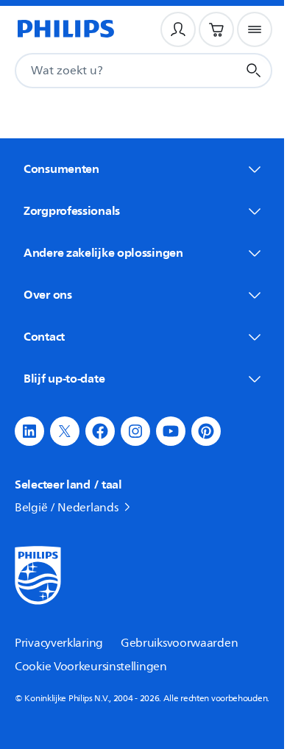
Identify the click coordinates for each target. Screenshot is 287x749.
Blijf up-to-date (64, 378)
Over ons (48, 294)
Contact (44, 336)
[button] (29, 431)
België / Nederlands (66, 507)
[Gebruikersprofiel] (178, 29)
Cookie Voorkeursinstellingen (91, 666)
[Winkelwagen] (216, 29)
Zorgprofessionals (72, 210)
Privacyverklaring (59, 643)
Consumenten (61, 168)
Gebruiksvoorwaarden (179, 643)
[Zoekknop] (254, 70)
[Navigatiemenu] (254, 29)
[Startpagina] (65, 29)
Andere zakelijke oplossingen (103, 252)
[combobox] (108, 70)
